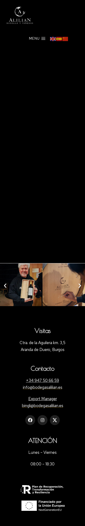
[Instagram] (42, 420)
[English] (53, 38)
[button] (5, 286)
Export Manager (42, 398)
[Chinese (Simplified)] (65, 38)
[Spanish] (59, 38)
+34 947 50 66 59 (42, 380)
